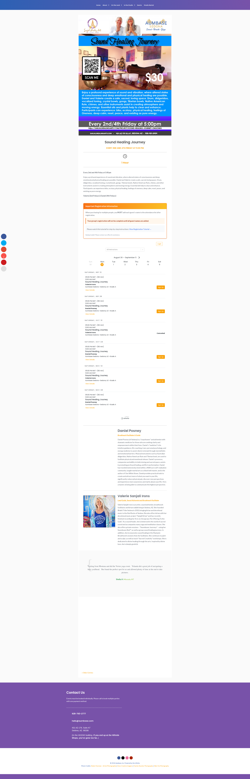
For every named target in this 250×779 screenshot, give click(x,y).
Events (139, 5)
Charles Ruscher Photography (143, 766)
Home (98, 5)
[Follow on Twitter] (123, 758)
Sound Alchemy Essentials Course (99, 631)
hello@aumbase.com (82, 721)
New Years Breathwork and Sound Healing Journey (106, 607)
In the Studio (128, 5)
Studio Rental (149, 5)
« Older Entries (87, 673)
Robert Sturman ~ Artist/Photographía (103, 766)
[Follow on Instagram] (127, 758)
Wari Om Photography (161, 766)
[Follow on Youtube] (131, 758)
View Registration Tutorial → (140, 229)
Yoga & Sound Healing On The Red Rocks (102, 656)
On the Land (115, 5)
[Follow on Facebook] (119, 758)
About (105, 5)
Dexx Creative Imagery (125, 766)
